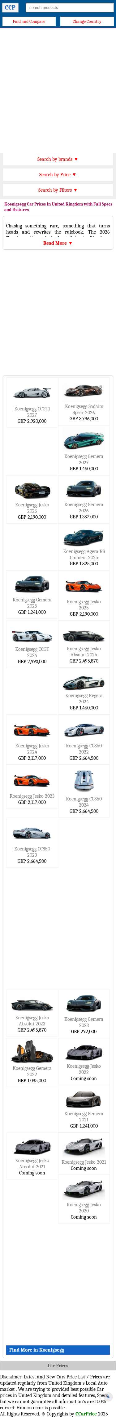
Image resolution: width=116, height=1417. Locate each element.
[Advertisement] (58, 89)
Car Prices (58, 1366)
